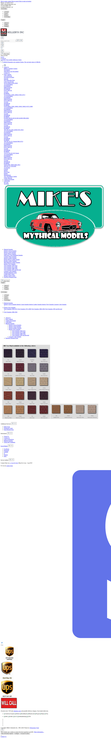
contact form (9, 465)
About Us (8, 317)
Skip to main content (6, 1)
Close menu (6, 54)
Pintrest (6, 455)
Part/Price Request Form (12, 338)
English (6, 24)
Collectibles (9, 322)
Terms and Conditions (9, 442)
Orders (20, 60)
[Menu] (2, 37)
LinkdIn (6, 452)
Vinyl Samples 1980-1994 (38, 309)
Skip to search (15, 1)
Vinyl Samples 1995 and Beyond (53, 309)
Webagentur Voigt (34, 728)
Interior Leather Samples (35, 304)
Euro (6, 13)
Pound (6, 11)
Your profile (9, 60)
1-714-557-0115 (14, 463)
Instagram (6, 450)
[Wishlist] (2, 48)
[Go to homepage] (13, 35)
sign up (4, 58)
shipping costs (17, 711)
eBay (5, 456)
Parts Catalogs (9, 319)
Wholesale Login (8, 428)
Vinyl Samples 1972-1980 (24, 309)
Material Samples (10, 323)
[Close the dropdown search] (21, 40)
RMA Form (7, 426)
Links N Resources (9, 439)
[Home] (5, 65)
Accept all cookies (25, 733)
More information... (39, 732)
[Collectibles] (54, 248)
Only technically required (7, 733)
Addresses (15, 60)
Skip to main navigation (25, 1)
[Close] (1, 735)
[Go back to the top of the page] (2, 730)
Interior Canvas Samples (10, 304)
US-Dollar (7, 16)
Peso (6, 15)
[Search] (17, 40)
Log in (2, 57)
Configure (17, 733)
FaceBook (6, 449)
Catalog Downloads (11, 320)
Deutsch (6, 22)
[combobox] (8, 41)
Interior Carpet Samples (23, 304)
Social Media (4, 446)
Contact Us (7, 438)
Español (6, 26)
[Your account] (2, 50)
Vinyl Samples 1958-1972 (11, 309)
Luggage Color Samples (60, 304)
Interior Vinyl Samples (48, 304)
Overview (3, 60)
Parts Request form (9, 429)
